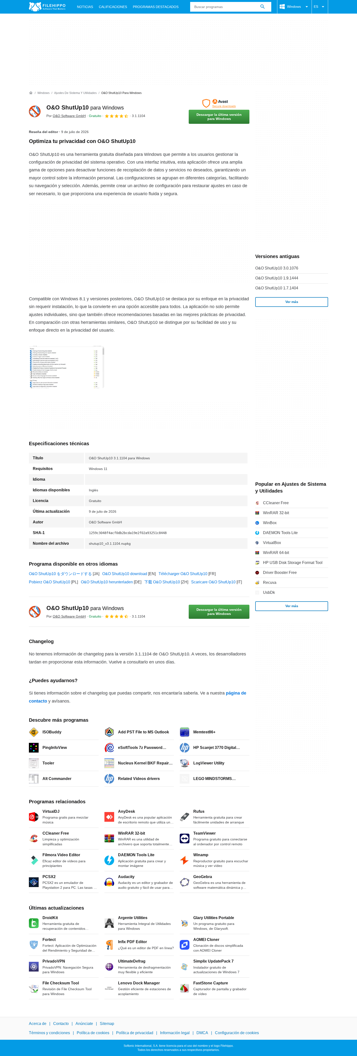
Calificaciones (113, 7)
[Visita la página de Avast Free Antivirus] (219, 103)
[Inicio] (31, 93)
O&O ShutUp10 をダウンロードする (60, 574)
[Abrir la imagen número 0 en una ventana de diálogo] (66, 367)
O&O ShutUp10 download (124, 574)
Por (66, 116)
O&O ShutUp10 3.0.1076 (276, 268)
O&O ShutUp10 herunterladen (107, 582)
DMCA (202, 1033)
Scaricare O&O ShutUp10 (213, 582)
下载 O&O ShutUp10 (162, 582)
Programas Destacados (155, 7)
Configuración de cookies (237, 1033)
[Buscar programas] (262, 7)
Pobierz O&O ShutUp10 (49, 582)
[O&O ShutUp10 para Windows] (35, 111)
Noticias (85, 7)
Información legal (175, 1033)
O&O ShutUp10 (85, 107)
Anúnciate (84, 1024)
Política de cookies (93, 1033)
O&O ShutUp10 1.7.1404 (276, 288)
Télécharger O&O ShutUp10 (183, 574)
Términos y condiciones (49, 1033)
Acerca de (37, 1024)
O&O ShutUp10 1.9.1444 (276, 278)
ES (316, 6)
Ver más (291, 302)
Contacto (61, 1024)
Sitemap (107, 1024)
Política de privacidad (134, 1033)
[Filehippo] (47, 7)
